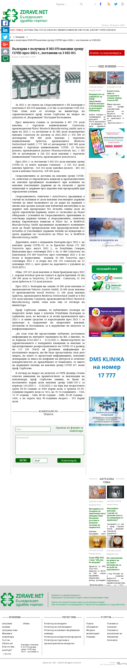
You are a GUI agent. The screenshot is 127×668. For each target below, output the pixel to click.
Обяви (26, 623)
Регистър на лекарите (55, 623)
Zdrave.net (46, 663)
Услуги (102, 30)
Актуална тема (31, 30)
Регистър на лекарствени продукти (62, 636)
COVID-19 (19, 30)
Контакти (111, 30)
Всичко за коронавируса (105, 52)
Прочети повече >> (116, 123)
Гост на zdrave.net (48, 30)
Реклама (90, 636)
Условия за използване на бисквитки (114, 633)
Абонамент (92, 626)
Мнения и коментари (67, 30)
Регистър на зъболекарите (58, 626)
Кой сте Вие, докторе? (88, 30)
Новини (11, 30)
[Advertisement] (108, 457)
